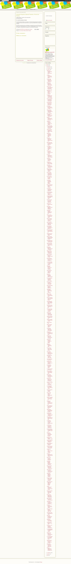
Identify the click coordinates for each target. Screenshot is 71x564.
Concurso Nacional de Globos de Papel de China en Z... (49, 140)
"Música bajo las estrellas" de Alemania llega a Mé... (49, 130)
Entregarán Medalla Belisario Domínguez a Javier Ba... (49, 463)
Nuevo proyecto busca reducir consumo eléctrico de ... (49, 219)
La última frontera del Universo (49, 369)
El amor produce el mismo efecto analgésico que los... (50, 430)
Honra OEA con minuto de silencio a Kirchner (49, 271)
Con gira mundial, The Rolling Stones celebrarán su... (49, 193)
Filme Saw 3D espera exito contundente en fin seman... (49, 111)
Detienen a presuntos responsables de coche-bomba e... (49, 434)
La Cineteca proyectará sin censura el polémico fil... (49, 189)
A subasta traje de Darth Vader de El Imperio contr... (49, 197)
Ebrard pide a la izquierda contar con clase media (49, 356)
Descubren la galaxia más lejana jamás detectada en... (49, 495)
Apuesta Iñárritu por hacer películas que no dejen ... (49, 541)
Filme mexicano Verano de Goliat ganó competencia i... (50, 467)
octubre (48, 69)
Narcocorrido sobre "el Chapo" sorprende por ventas (49, 394)
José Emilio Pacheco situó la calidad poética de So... (49, 502)
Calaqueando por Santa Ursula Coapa (49, 234)
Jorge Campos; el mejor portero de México (49, 441)
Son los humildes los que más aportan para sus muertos (49, 99)
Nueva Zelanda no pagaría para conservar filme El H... (49, 227)
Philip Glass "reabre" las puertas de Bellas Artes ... (49, 545)
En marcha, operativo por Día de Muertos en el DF (49, 107)
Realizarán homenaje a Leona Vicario (49, 520)
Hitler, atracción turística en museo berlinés (49, 499)
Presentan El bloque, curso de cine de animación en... (49, 379)
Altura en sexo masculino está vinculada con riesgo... (49, 216)
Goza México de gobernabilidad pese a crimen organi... (49, 302)
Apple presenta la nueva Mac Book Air (49, 444)
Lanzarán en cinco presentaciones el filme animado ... (49, 451)
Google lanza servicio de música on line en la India (49, 337)
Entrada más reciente (20, 60)
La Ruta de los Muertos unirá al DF (49, 523)
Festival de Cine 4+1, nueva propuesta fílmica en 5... (49, 201)
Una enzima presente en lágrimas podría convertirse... (49, 352)
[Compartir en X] (36, 29)
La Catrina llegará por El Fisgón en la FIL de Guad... (49, 537)
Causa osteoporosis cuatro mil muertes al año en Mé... (49, 488)
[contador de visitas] (48, 29)
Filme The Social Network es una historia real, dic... (49, 306)
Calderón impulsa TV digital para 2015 (49, 317)
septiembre (49, 552)
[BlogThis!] (35, 29)
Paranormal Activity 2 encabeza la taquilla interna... (49, 341)
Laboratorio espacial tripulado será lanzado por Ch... (49, 212)
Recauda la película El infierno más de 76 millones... (49, 248)
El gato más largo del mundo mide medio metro (49, 492)
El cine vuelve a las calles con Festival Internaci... (49, 177)
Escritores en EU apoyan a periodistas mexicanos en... (50, 526)
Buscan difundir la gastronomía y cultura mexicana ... (49, 186)
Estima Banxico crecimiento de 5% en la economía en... (49, 259)
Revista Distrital (23, 4)
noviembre (49, 68)
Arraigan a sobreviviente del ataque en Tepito (49, 76)
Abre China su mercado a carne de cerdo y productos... (49, 470)
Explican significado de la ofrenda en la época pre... (49, 118)
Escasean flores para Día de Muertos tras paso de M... (49, 103)
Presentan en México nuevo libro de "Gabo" (49, 163)
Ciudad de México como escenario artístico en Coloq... (50, 298)
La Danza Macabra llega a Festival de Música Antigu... (50, 96)
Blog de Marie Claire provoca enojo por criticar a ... (49, 170)
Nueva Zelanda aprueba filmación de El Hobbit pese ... (49, 115)
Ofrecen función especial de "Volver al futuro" (49, 325)
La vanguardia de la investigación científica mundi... (49, 530)
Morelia (25, 30)
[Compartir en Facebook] (37, 29)
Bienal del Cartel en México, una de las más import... (49, 143)
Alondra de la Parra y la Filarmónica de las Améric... (49, 534)
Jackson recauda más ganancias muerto (49, 320)
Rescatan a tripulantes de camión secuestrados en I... (49, 72)
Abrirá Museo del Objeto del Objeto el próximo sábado (49, 483)
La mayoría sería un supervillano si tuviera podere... (49, 263)
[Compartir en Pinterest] (38, 29)
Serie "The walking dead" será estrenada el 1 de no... (49, 166)
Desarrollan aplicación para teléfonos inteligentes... (49, 207)
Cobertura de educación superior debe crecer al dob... (49, 313)
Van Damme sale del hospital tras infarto (50, 513)
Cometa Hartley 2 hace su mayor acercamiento (49, 447)
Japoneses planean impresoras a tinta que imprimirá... (49, 268)
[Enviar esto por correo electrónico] (34, 29)
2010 (47, 65)
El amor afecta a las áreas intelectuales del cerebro (49, 283)
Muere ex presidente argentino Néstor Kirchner (49, 275)
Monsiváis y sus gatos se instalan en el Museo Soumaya (49, 92)
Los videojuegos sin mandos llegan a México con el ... (49, 387)
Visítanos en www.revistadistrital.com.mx (22, 9)
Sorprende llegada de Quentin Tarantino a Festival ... (49, 475)
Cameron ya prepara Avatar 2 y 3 (49, 204)
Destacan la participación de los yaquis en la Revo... (50, 333)
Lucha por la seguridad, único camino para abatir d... (49, 329)
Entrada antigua (39, 60)
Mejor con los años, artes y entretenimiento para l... (49, 295)
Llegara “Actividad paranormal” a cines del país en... (49, 398)
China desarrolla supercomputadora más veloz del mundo (49, 127)
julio (48, 555)
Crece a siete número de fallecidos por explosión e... (49, 80)
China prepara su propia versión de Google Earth (49, 406)
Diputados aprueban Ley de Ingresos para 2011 (49, 516)
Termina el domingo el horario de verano (49, 159)
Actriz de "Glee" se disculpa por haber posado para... (49, 372)
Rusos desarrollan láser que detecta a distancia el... (50, 286)
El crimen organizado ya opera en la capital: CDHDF (49, 155)
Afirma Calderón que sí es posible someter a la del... (50, 255)
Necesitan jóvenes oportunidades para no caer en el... (50, 231)
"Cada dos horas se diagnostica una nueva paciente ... (49, 310)
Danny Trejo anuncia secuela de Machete (49, 458)
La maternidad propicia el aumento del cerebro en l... (49, 426)
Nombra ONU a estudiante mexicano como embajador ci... (50, 414)
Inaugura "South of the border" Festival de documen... (49, 479)
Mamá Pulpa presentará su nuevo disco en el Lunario (49, 376)
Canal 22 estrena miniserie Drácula (49, 390)
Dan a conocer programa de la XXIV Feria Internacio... (49, 223)
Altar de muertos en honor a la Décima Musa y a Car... (49, 244)
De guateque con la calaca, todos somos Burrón (49, 241)
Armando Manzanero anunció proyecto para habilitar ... (49, 123)
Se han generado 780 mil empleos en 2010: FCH (49, 510)
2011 (47, 64)
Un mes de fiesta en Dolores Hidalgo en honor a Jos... (49, 279)
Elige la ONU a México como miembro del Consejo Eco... (49, 252)
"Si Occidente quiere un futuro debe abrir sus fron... (50, 418)
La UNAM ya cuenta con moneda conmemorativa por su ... (49, 422)
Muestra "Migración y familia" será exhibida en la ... (49, 549)
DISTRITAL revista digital (50, 52)
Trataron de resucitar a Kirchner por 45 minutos (49, 152)
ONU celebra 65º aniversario (49, 359)
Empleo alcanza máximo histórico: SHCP (49, 438)
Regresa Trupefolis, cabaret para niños (49, 345)
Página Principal (30, 60)
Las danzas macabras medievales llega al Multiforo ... (49, 182)
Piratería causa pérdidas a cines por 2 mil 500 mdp (49, 362)
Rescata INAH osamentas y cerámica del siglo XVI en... (49, 173)
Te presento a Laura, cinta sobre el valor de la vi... (49, 349)
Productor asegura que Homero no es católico (49, 506)
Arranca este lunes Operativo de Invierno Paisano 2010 (50, 87)
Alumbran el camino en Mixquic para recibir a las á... (49, 84)
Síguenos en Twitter (33, 9)
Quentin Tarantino (28, 30)
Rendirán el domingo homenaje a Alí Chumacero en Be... (49, 403)
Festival (22, 30)
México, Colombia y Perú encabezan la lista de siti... (49, 383)
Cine (20, 30)
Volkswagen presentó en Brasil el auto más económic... (49, 291)
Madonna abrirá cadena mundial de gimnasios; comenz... (50, 237)
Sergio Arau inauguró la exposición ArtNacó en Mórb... (49, 135)
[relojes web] (49, 19)
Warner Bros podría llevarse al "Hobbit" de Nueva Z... (49, 410)
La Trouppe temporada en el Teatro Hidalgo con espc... (49, 148)
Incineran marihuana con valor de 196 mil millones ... (50, 455)
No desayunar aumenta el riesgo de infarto (49, 366)
